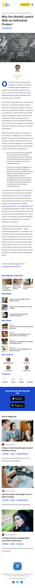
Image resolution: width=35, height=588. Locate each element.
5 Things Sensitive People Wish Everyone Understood (15, 539)
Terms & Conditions (13, 575)
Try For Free (25, 4)
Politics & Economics (22, 500)
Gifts (13, 574)
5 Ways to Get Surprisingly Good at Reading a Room (17, 449)
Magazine (4, 13)
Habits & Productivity (22, 454)
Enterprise (26, 574)
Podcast (17, 574)
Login (27, 575)
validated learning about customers (14, 95)
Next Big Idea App (6, 574)
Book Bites (5, 454)
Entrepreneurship (7, 28)
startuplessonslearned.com (11, 266)
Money (12, 500)
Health (12, 544)
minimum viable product (17, 87)
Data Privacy (22, 575)
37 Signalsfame (24, 206)
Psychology (20, 544)
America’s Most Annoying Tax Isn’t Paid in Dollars (17, 495)
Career (12, 454)
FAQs (21, 574)
